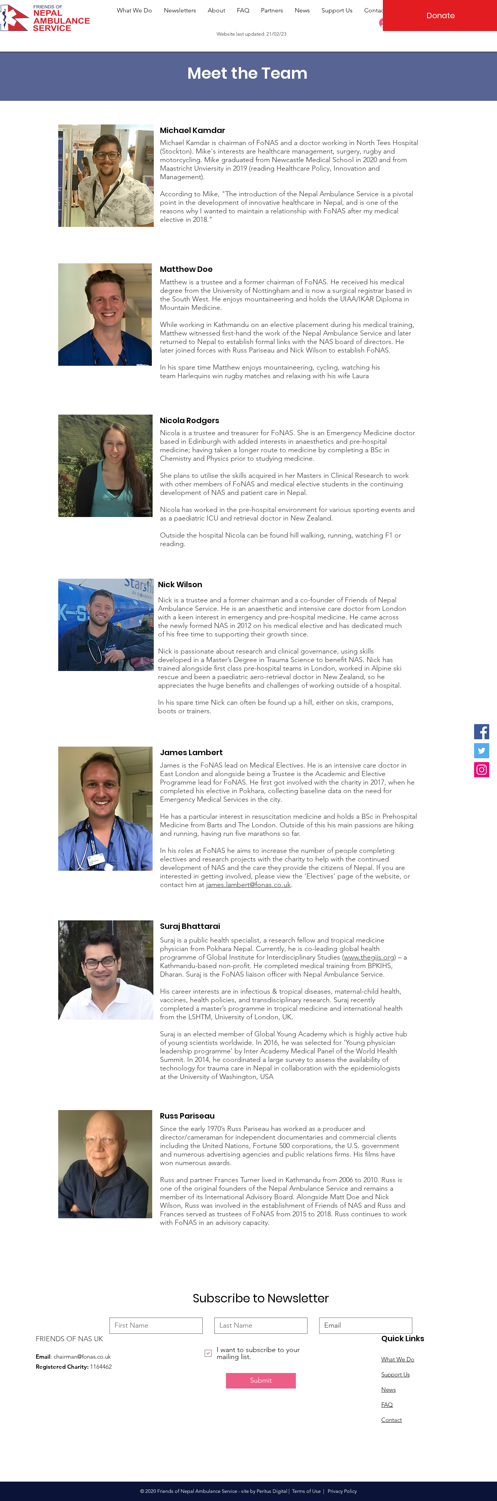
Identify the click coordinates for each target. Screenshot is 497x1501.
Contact (391, 1419)
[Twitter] (481, 750)
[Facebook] (481, 731)
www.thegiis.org (369, 957)
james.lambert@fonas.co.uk (248, 884)
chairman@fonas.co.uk (82, 1356)
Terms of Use (306, 1491)
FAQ (387, 1404)
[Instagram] (481, 769)
